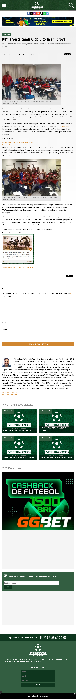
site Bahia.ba (66, 126)
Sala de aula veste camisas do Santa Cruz (17, 142)
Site (3, 336)
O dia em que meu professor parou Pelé (17, 268)
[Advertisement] (38, 553)
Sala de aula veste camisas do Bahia (15, 145)
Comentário (7, 296)
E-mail (5, 329)
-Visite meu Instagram (10, 392)
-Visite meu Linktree (9, 397)
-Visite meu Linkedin (9, 395)
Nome (5, 322)
